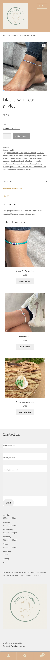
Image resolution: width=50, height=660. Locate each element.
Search (25, 656)
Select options (25, 281)
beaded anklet (15, 158)
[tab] (25, 181)
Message (10, 470)
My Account (8, 656)
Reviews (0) (7, 196)
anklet (21, 153)
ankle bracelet (12, 153)
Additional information (12, 188)
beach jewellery (30, 155)
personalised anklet (17, 167)
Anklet (14, 35)
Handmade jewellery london (21, 161)
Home (8, 35)
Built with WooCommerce (13, 646)
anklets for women (16, 155)
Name (9, 445)
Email (9, 457)
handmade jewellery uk (26, 164)
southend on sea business (36, 167)
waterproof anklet (24, 169)
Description (7, 181)
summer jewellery (9, 169)
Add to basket (21, 136)
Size (4, 124)
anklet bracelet (30, 153)
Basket (38, 653)
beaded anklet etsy (29, 158)
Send (8, 502)
